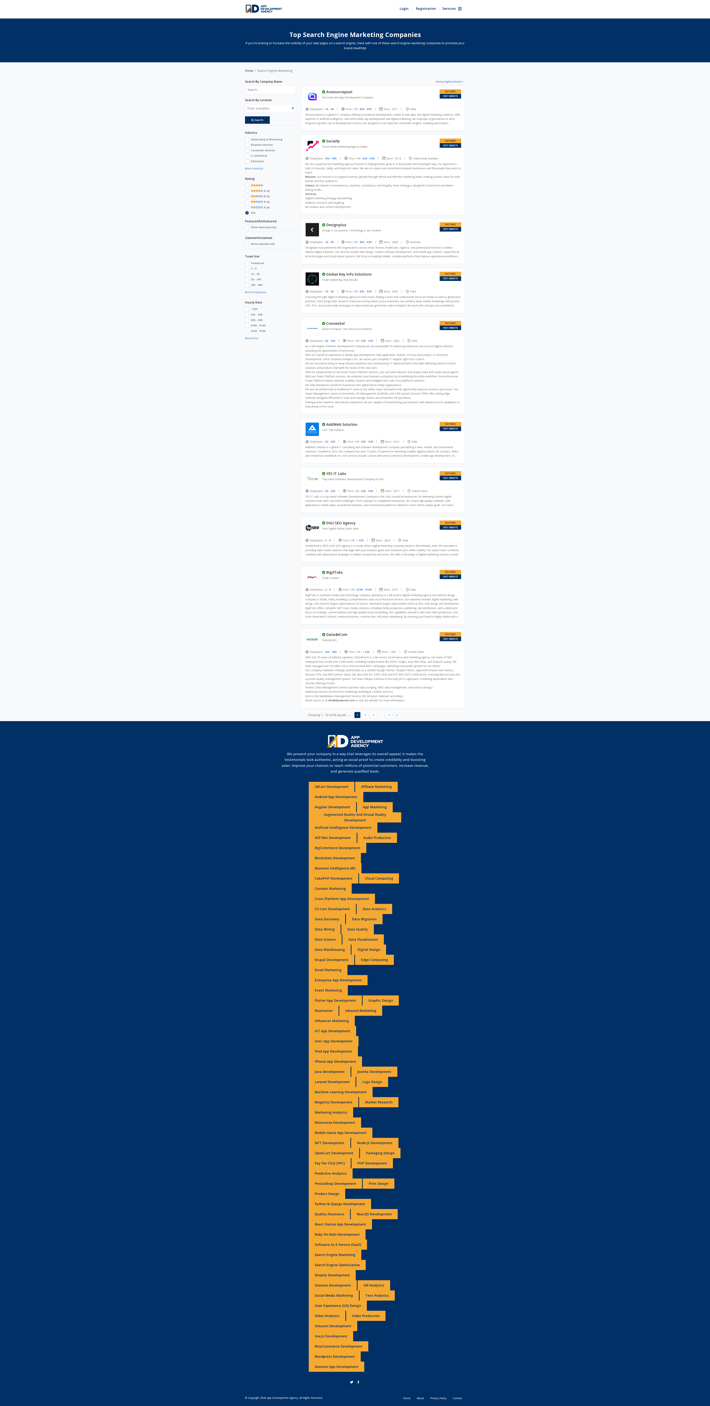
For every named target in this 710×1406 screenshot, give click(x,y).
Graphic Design (380, 1000)
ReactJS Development (374, 1214)
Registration (426, 8)
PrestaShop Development (335, 1183)
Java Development (330, 1071)
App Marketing (375, 807)
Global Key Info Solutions (349, 274)
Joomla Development (374, 1071)
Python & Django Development (340, 1204)
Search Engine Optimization (337, 1265)
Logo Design (372, 1082)
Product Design (327, 1193)
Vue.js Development (331, 1336)
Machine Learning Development (341, 1092)
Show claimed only (263, 244)
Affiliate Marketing (376, 786)
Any (253, 212)
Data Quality (357, 929)
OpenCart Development (334, 1153)
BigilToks (334, 572)
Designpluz (336, 224)
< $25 (254, 309)
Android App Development (336, 797)
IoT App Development (332, 1031)
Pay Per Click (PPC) (330, 1163)
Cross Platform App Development (342, 898)
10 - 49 (255, 274)
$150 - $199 (258, 331)
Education (257, 161)
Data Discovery (327, 919)
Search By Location (258, 100)
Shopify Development (332, 1275)
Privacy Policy (438, 1398)
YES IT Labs (336, 473)
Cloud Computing (379, 878)
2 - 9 (253, 268)
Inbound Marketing (360, 1010)
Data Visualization (363, 939)
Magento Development (333, 1102)
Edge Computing (374, 959)
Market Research (379, 1102)
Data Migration (364, 919)
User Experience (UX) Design (338, 1305)
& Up (266, 191)
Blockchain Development (335, 858)
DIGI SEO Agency (341, 522)
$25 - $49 (256, 314)
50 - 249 (256, 279)
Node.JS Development (375, 1143)
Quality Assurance (329, 1214)
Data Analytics (374, 909)
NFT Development (329, 1143)
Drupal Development (331, 959)
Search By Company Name (263, 82)
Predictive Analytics (331, 1173)
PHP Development (372, 1163)
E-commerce (259, 155)
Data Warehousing (330, 949)
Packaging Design (380, 1153)
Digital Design (368, 949)
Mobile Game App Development (340, 1132)
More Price (251, 338)
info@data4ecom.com (341, 700)
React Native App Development (340, 1224)
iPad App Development (333, 1051)
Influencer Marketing (332, 1021)
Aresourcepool (339, 91)
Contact (457, 1398)
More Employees (255, 292)
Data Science (325, 939)
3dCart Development (332, 786)
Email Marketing (328, 970)
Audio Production (377, 837)
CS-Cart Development (332, 909)
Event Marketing (328, 990)
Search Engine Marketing (335, 1254)
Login (404, 8)
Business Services (262, 144)
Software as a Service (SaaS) (338, 1244)
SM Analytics (374, 1285)
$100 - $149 (258, 325)
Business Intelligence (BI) (335, 868)
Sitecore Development (333, 1285)
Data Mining (325, 929)
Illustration (324, 1010)
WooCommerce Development (338, 1346)
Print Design (378, 1183)
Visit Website (450, 96)
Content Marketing (330, 888)
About (420, 1398)
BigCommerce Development (337, 848)
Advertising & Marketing (266, 139)
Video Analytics (327, 1316)
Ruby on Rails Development (337, 1234)
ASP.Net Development (333, 837)
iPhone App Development (335, 1061)
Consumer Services (263, 150)
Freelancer (257, 263)
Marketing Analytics (331, 1112)
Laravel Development (332, 1082)
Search (259, 120)
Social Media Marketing (334, 1295)
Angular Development (332, 807)
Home (249, 71)
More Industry (254, 168)
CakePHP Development (333, 878)
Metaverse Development (335, 1122)
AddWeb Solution (341, 424)
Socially (333, 141)
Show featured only (263, 227)
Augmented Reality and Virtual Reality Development (355, 817)
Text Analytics (377, 1295)
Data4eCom (336, 634)
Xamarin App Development (336, 1366)
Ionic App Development (334, 1041)
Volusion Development (333, 1326)
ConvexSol (335, 323)
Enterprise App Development (338, 980)
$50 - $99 (256, 320)
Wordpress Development (335, 1356)
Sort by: (448, 81)
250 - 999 (256, 285)
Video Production (366, 1316)
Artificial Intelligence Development (343, 827)
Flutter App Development (335, 1000)
